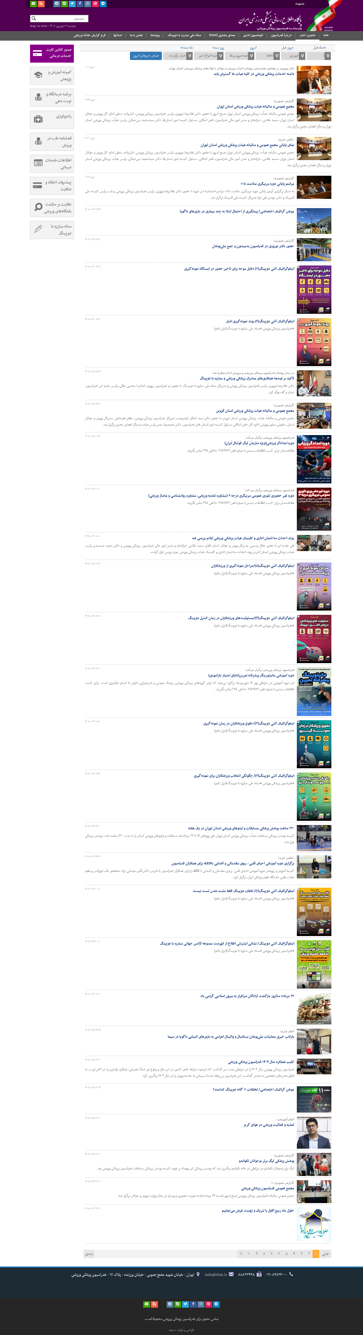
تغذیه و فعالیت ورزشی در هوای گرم (269, 1125)
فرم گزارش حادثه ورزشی (89, 35)
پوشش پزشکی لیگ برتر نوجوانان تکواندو (266, 1161)
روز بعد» (218, 48)
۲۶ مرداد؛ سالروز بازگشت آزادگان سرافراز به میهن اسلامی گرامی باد (247, 996)
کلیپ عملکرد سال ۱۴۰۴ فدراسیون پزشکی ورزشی (261, 1062)
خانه (326, 35)
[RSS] (41, 4)
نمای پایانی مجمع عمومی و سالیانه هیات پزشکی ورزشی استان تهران (247, 145)
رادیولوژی (63, 116)
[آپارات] (95, 4)
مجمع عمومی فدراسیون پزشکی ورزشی (267, 1188)
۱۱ (241, 1253)
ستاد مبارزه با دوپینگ (61, 230)
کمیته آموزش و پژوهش (59, 76)
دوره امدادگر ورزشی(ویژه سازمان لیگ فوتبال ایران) (259, 443)
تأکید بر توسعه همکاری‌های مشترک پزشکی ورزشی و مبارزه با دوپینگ (247, 378)
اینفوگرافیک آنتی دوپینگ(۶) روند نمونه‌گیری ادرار (260, 321)
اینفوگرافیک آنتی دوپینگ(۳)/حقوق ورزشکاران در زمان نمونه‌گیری (248, 723)
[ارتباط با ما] (33, 4)
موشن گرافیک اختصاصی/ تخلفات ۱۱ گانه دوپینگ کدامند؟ (253, 1090)
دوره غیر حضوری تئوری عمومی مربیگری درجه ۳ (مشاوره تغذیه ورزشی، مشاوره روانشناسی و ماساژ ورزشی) (221, 496)
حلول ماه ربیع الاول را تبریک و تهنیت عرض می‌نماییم (258, 1211)
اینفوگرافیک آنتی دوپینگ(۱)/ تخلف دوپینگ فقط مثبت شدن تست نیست (243, 891)
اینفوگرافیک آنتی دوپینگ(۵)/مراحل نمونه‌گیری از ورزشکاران (252, 566)
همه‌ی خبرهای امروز (146, 56)
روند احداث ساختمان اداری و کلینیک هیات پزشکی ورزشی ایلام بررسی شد (243, 538)
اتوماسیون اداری (253, 35)
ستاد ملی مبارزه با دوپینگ (184, 35)
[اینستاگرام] (87, 4)
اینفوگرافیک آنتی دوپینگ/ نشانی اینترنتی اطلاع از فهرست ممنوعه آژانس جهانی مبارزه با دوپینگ (227, 944)
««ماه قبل (319, 48)
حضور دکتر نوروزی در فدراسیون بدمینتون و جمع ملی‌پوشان (253, 246)
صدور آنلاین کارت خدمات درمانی (58, 53)
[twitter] (72, 4)
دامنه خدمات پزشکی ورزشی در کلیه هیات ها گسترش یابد (254, 74)
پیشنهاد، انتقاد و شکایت (58, 186)
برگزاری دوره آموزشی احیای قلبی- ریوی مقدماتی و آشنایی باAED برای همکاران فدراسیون (232, 863)
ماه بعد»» (186, 48)
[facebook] (80, 4)
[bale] (64, 4)
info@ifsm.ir (216, 1274)
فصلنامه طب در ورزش (59, 142)
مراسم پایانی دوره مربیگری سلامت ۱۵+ (267, 184)
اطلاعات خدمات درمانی (58, 164)
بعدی (89, 1253)
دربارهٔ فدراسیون (281, 35)
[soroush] (56, 4)
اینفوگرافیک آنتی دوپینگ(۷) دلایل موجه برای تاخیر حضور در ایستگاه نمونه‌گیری (239, 269)
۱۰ (249, 1253)
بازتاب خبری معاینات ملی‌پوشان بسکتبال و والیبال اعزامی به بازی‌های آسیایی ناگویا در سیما (231, 1037)
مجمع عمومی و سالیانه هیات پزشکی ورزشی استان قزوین (255, 411)
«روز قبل (287, 48)
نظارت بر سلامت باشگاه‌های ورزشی (57, 208)
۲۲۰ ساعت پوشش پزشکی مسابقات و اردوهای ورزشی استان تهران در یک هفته (241, 828)
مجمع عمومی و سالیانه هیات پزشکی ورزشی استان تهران (255, 107)
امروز (253, 48)
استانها (117, 35)
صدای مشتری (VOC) (222, 35)
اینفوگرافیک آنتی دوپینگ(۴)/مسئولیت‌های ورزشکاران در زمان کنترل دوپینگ (241, 618)
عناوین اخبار (307, 35)
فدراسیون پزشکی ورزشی (260, 20)
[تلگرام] (103, 4)
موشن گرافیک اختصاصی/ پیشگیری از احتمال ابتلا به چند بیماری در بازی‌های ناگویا (237, 211)
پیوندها (155, 35)
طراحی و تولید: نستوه (181, 1330)
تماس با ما (136, 35)
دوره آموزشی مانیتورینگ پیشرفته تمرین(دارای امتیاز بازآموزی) (251, 675)
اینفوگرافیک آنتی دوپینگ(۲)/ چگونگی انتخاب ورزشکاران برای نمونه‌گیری (244, 776)
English (300, 4)
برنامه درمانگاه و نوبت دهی (58, 98)
